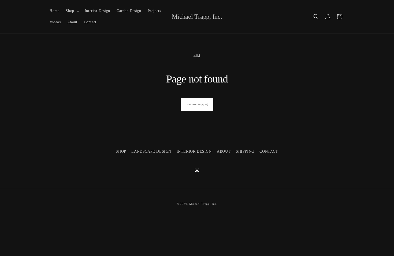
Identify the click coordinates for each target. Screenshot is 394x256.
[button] (71, 11)
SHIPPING (245, 151)
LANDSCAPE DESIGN (151, 151)
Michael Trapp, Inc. (203, 203)
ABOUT (224, 151)
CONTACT (268, 151)
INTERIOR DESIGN (194, 151)
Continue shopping (197, 104)
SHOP (121, 151)
